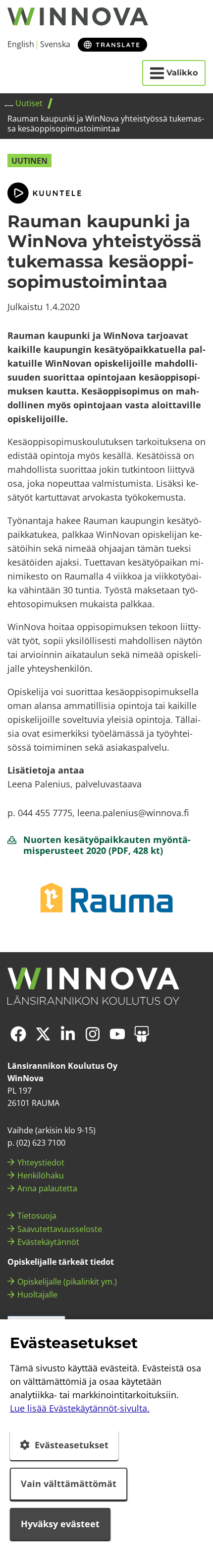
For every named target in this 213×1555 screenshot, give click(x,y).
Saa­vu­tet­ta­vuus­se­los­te (59, 1229)
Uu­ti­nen (29, 160)
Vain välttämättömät (68, 1484)
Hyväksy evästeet (60, 1524)
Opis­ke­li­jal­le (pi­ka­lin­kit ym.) (67, 1281)
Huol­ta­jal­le (37, 1294)
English (20, 44)
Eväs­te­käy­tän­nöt (48, 1241)
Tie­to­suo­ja (36, 1215)
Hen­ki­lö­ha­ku (40, 1175)
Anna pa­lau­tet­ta (47, 1188)
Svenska (55, 44)
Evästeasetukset (71, 1445)
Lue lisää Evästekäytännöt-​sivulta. (80, 1408)
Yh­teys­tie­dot (40, 1162)
